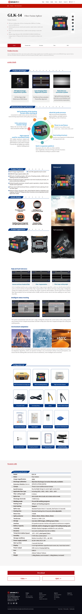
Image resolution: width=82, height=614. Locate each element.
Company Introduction (57, 594)
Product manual (41, 596)
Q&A (68, 45)
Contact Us (69, 593)
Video (54, 45)
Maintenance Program (42, 594)
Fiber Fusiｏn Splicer (29, 596)
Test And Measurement (29, 597)
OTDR (27, 594)
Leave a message (69, 594)
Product (27, 593)
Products (11, 5)
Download (41, 45)
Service (40, 593)
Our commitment (56, 597)
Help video (41, 597)
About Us (56, 593)
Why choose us (56, 596)
